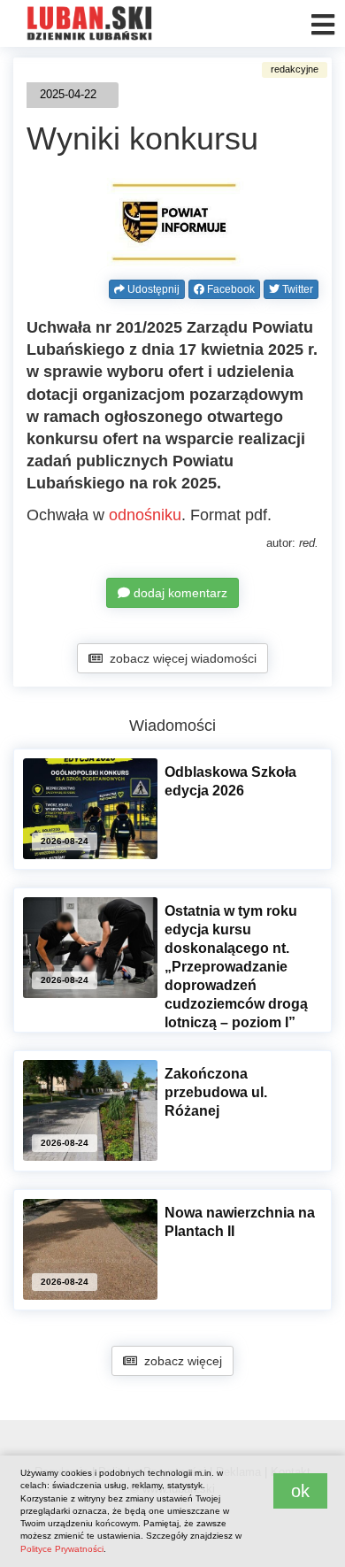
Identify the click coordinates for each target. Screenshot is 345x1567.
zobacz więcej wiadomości (180, 658)
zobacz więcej (179, 1361)
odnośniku (145, 515)
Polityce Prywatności (62, 1549)
